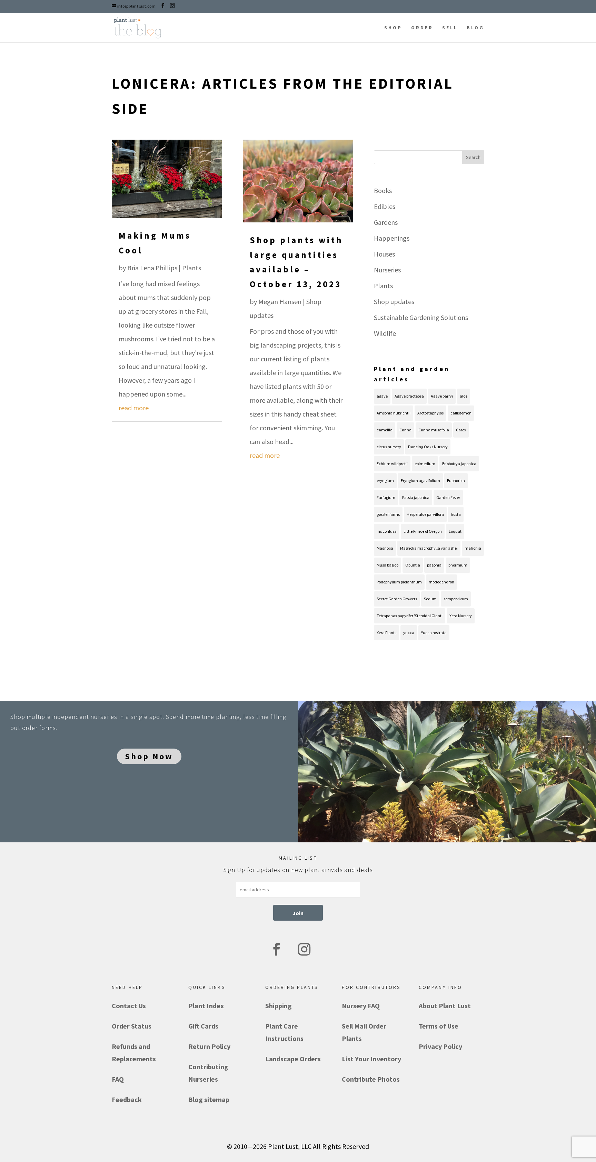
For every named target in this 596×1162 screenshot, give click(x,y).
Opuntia (412, 565)
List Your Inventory (371, 1058)
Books (383, 190)
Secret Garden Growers (397, 598)
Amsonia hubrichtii (393, 412)
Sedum (430, 598)
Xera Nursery (460, 615)
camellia (385, 429)
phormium (457, 565)
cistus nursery (389, 446)
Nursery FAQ (361, 1005)
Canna (405, 429)
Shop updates (394, 301)
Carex (461, 429)
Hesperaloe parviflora (425, 514)
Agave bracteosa (409, 396)
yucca (408, 632)
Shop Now (149, 756)
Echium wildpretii (392, 463)
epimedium (425, 463)
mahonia (473, 548)
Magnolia (385, 548)
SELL (450, 27)
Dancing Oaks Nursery (428, 446)
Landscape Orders (293, 1058)
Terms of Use (438, 1026)
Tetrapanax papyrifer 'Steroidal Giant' (410, 615)
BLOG (475, 27)
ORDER (422, 27)
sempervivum (456, 598)
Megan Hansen (279, 301)
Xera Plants (386, 632)
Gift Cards (203, 1026)
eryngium (385, 480)
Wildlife (385, 333)
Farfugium (386, 497)
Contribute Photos (371, 1079)
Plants (191, 267)
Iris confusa (387, 531)
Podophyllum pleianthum (399, 581)
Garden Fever (448, 497)
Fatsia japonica (415, 497)
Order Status (131, 1026)
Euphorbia (456, 480)
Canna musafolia (433, 429)
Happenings (391, 238)
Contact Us (129, 1005)
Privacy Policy (440, 1046)
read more (134, 407)
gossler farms (388, 514)
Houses (384, 254)
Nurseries (387, 270)
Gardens (386, 222)
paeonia (434, 565)
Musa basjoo (387, 565)
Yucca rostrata (434, 632)
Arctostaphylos (430, 412)
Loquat (455, 531)
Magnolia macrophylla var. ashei (429, 548)
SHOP (393, 27)
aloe (463, 396)
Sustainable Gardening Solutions (421, 317)
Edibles (384, 206)
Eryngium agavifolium (420, 480)
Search (473, 157)
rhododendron (441, 581)
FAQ (118, 1079)
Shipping (278, 1005)
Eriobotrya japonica (459, 463)
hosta (456, 514)
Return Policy (209, 1046)
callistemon (460, 412)
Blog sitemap (208, 1099)
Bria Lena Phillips (152, 267)
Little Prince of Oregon (423, 531)
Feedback (127, 1099)
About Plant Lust (445, 1005)
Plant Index (206, 1005)
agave (382, 396)
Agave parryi (442, 396)
